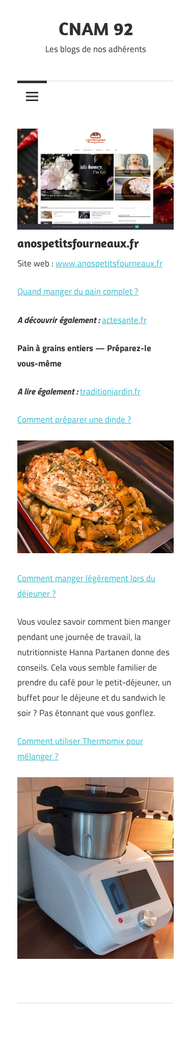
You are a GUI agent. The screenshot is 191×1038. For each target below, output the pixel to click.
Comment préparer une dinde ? (74, 419)
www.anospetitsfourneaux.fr (109, 263)
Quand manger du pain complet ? (78, 291)
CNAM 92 (96, 28)
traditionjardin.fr (110, 391)
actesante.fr (124, 320)
